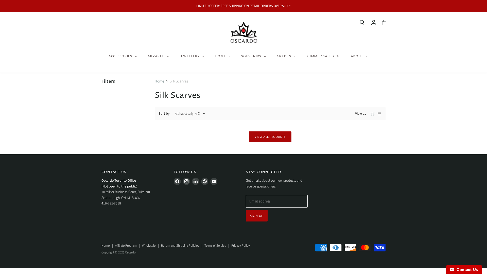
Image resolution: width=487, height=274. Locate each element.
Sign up (257, 216)
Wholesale (148, 245)
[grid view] (372, 113)
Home (159, 81)
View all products (270, 137)
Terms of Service (215, 245)
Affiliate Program (126, 245)
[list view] (379, 113)
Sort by (164, 114)
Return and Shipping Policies (180, 245)
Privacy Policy (240, 245)
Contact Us (466, 269)
